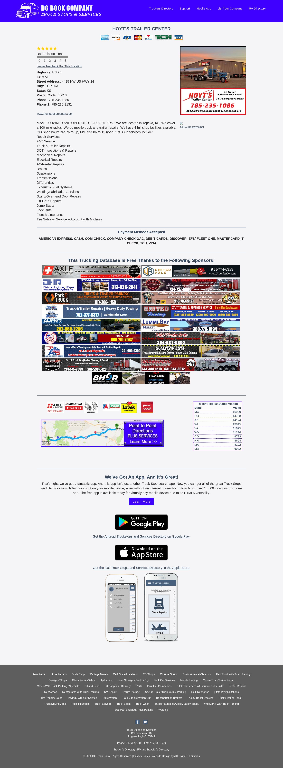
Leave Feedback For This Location (59, 66)
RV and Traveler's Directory (153, 749)
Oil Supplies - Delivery (118, 686)
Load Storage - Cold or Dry (133, 680)
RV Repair (110, 692)
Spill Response (200, 692)
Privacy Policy (141, 756)
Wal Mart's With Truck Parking (221, 703)
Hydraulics (106, 680)
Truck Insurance (80, 703)
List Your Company (230, 8)
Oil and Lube (92, 686)
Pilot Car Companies (159, 686)
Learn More (141, 501)
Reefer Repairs (237, 686)
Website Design (161, 756)
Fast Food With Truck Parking (233, 674)
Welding (163, 709)
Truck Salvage (103, 703)
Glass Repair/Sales (83, 680)
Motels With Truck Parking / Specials (58, 686)
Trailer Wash (109, 698)
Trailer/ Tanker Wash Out (136, 698)
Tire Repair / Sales (51, 698)
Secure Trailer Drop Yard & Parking (165, 692)
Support (185, 8)
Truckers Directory (161, 8)
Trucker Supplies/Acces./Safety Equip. (177, 703)
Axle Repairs (59, 674)
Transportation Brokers (169, 698)
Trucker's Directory (124, 749)
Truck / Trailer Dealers (200, 698)
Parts (139, 686)
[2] (49, 57)
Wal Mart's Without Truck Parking (134, 709)
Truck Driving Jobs (55, 703)
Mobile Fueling (189, 680)
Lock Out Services (164, 680)
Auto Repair (39, 674)
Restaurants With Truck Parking (80, 692)
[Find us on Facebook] (137, 723)
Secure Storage (131, 692)
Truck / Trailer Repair (230, 698)
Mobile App (204, 8)
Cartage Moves (99, 674)
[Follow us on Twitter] (145, 723)
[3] (55, 57)
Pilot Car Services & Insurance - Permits (200, 686)
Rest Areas (50, 692)
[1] (44, 57)
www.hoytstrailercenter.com (55, 113)
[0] (39, 57)
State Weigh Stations (226, 692)
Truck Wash (142, 703)
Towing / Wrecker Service (82, 698)
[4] (60, 57)
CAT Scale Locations (125, 674)
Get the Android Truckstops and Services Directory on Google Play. (141, 536)
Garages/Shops (58, 680)
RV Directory (257, 8)
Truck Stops (124, 703)
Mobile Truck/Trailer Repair (218, 680)
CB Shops (149, 674)
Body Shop (78, 674)
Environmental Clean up (197, 674)
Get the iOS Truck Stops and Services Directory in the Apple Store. (141, 568)
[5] (65, 57)
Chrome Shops (169, 674)
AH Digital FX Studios (187, 756)
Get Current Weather (192, 127)
